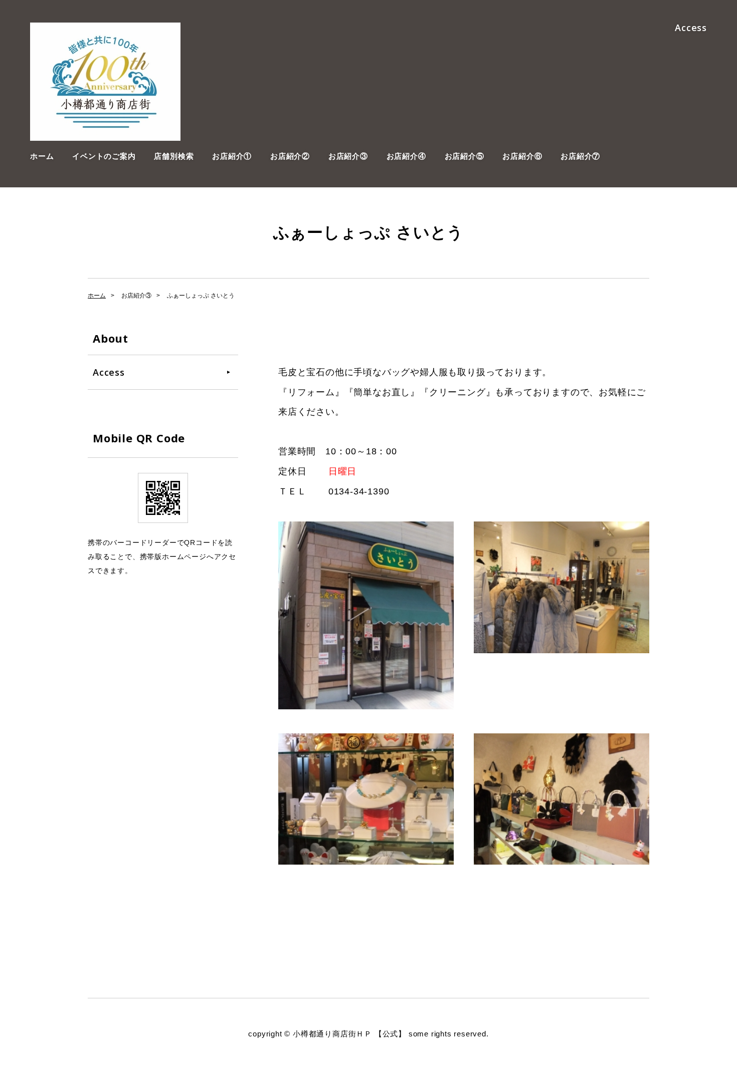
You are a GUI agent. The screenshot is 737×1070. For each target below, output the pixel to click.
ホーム (42, 156)
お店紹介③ (348, 156)
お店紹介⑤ (464, 156)
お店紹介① (232, 156)
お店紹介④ (406, 156)
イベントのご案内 (103, 156)
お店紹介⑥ (522, 156)
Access (691, 28)
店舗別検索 (174, 156)
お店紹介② (290, 156)
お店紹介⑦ (580, 156)
